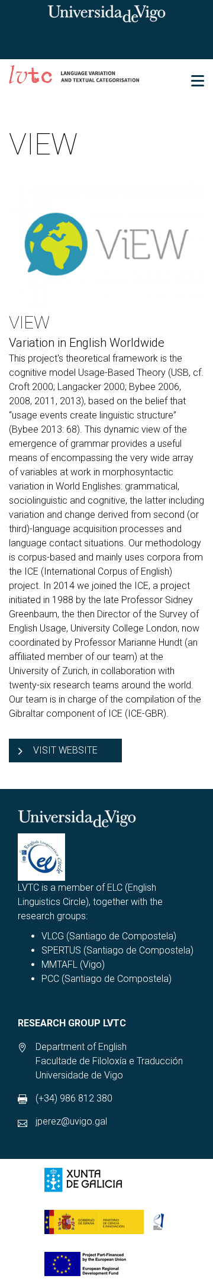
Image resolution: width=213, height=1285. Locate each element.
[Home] (74, 76)
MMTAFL (59, 964)
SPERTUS (61, 950)
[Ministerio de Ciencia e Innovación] (108, 1222)
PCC (50, 978)
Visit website (65, 750)
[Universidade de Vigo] (106, 12)
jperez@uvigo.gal (71, 1121)
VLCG (52, 936)
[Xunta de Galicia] (83, 1180)
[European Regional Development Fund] (85, 1264)
